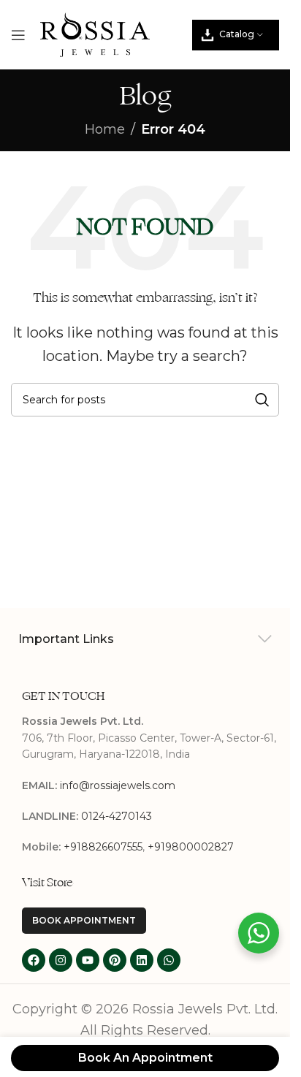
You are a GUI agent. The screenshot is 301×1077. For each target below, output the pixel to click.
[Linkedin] (141, 960)
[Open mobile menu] (18, 35)
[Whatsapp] (168, 960)
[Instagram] (60, 960)
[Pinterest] (114, 960)
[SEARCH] (262, 399)
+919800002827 (191, 846)
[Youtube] (87, 960)
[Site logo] (95, 34)
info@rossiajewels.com (117, 785)
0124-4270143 (116, 816)
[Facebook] (33, 960)
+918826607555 (103, 846)
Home (105, 129)
